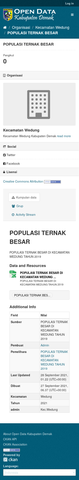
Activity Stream (25, 214)
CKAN (10, 459)
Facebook (13, 163)
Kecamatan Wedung (52, 27)
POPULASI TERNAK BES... (32, 295)
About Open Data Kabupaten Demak (27, 434)
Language (10, 466)
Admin (45, 345)
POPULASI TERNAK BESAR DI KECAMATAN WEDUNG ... (41, 275)
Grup (19, 206)
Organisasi (21, 27)
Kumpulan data (25, 197)
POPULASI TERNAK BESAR (32, 33)
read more (64, 136)
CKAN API (10, 439)
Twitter (10, 155)
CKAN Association (15, 444)
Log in (69, 3)
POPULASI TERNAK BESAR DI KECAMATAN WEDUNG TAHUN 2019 (54, 360)
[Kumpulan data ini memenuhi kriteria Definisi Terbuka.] (52, 181)
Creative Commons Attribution (23, 181)
